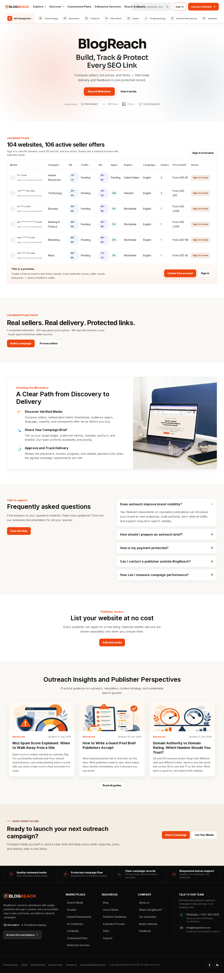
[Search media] (167, 6)
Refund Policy (38, 965)
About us (144, 902)
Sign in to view (200, 177)
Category (53, 164)
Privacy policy (11, 965)
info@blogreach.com (198, 927)
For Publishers (75, 923)
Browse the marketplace (20, 934)
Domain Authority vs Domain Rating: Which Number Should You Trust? (182, 747)
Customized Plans (79, 6)
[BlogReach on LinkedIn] (217, 965)
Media (13, 164)
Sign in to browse (203, 152)
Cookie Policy (55, 965)
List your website (203, 6)
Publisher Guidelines (115, 916)
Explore (38, 6)
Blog (105, 902)
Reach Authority (148, 923)
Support (107, 938)
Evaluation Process (114, 923)
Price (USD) (179, 164)
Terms (24, 965)
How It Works (110, 909)
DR (70, 164)
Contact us (71, 965)
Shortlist (71, 909)
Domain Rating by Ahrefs (92, 965)
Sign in (180, 6)
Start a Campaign (176, 834)
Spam (114, 164)
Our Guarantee (147, 916)
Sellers (165, 164)
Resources (18, 736)
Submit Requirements (79, 916)
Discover (55, 6)
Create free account (180, 273)
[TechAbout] (89, 104)
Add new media (112, 642)
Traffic (85, 164)
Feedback (145, 930)
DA (100, 164)
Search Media (75, 902)
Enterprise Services (108, 6)
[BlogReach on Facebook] (209, 965)
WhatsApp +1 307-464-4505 (202, 914)
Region (128, 164)
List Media (73, 930)
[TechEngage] (149, 104)
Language (149, 164)
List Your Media (204, 834)
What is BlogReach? (150, 909)
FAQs (106, 930)
